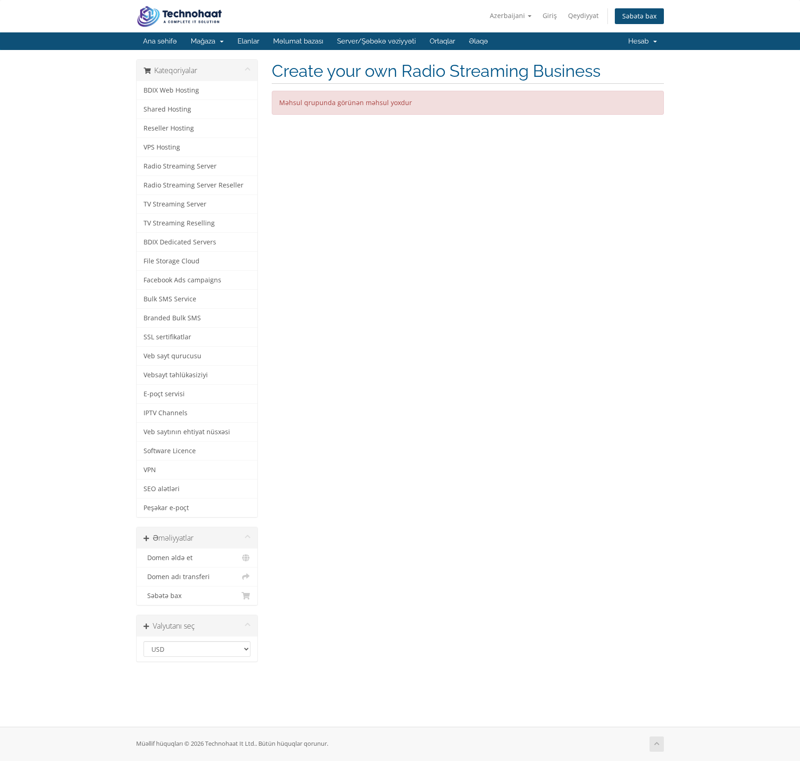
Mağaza (205, 41)
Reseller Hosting (169, 128)
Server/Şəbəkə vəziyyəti (376, 41)
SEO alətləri (162, 489)
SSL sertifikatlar (167, 337)
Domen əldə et (168, 558)
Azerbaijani (508, 15)
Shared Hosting (167, 109)
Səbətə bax (639, 16)
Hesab (640, 41)
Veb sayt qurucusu (172, 356)
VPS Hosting (162, 147)
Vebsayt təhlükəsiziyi (176, 375)
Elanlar (248, 41)
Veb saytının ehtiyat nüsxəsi (187, 432)
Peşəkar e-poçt (166, 508)
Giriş (550, 15)
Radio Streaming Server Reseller (194, 185)
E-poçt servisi (164, 394)
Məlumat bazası (298, 41)
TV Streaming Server (175, 204)
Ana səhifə (160, 41)
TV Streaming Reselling (179, 223)
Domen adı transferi (177, 577)
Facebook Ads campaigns (182, 280)
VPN (150, 470)
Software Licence (170, 451)
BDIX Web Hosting (171, 90)
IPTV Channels (166, 413)
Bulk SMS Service (170, 299)
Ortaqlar (442, 41)
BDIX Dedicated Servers (180, 242)
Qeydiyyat (583, 15)
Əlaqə (478, 41)
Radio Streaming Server (180, 166)
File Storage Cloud (172, 261)
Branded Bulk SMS (172, 318)
